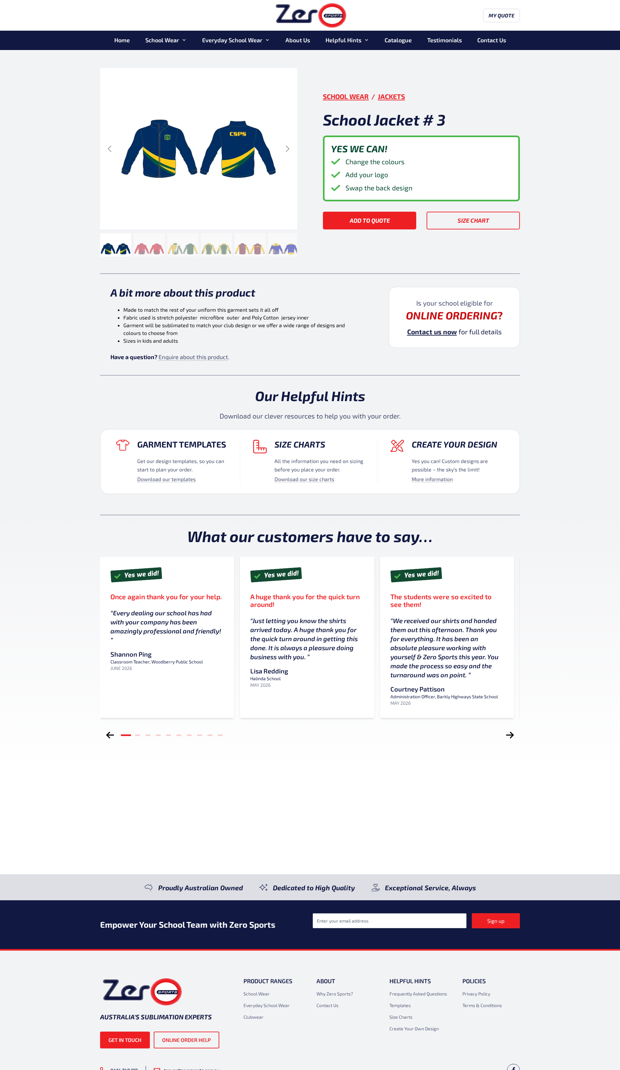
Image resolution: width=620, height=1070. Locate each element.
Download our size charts (304, 479)
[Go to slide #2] (149, 245)
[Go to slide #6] (283, 245)
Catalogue (398, 40)
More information (432, 479)
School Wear (162, 40)
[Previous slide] (110, 149)
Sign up (495, 921)
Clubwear (253, 1017)
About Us (297, 40)
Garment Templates (181, 444)
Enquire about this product (193, 356)
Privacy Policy (476, 993)
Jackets (391, 96)
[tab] (126, 735)
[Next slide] (287, 149)
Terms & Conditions (482, 1005)
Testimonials (444, 40)
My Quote (501, 15)
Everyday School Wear (232, 40)
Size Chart (473, 220)
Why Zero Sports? (334, 993)
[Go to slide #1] (115, 245)
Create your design (454, 444)
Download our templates (166, 479)
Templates (400, 1005)
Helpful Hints (343, 40)
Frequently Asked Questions (418, 993)
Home (122, 40)
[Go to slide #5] (249, 245)
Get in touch (124, 1040)
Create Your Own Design (414, 1028)
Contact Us (491, 40)
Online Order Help (186, 1040)
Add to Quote (370, 220)
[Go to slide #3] (182, 245)
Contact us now (432, 332)
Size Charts (299, 444)
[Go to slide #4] (216, 245)
